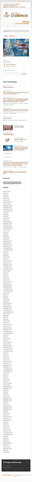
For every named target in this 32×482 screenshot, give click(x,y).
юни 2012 (6, 438)
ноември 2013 (7, 420)
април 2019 (6, 338)
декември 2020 (7, 306)
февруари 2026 (7, 202)
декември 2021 (7, 285)
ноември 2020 (7, 308)
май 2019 (5, 337)
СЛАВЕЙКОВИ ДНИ (8, 134)
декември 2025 (7, 205)
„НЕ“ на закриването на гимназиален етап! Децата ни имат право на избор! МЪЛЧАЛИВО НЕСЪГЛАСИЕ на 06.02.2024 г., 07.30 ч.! (16, 100)
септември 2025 (8, 211)
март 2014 (6, 415)
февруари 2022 (7, 282)
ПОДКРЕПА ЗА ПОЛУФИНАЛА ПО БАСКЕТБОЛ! (16, 110)
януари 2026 (6, 203)
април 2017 (6, 379)
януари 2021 (6, 305)
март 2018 (6, 360)
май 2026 (5, 196)
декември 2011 (7, 443)
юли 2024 (5, 232)
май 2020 (5, 319)
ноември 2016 (7, 388)
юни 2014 (6, 411)
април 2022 (6, 278)
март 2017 (6, 381)
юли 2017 (5, 374)
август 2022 (6, 271)
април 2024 (6, 237)
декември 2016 (7, 386)
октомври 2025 (7, 209)
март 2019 (6, 340)
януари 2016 (6, 397)
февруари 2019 (7, 342)
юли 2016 (5, 390)
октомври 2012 (7, 432)
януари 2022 (6, 283)
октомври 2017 (7, 369)
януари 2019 (6, 344)
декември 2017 (7, 365)
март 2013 (6, 427)
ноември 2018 (7, 347)
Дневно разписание (8, 87)
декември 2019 (7, 328)
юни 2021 (6, 296)
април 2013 (6, 425)
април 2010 (6, 452)
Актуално (12, 36)
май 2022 (5, 276)
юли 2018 (5, 353)
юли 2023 (5, 251)
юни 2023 (6, 253)
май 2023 (5, 255)
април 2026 (6, 198)
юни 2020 (6, 317)
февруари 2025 (7, 221)
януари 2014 (6, 418)
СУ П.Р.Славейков (11, 64)
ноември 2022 (7, 266)
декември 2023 (7, 244)
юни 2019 (6, 335)
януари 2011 (6, 447)
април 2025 (6, 218)
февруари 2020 (7, 324)
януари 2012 (6, 441)
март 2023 (6, 258)
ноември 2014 (7, 409)
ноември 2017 (7, 367)
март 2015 (6, 404)
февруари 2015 (7, 406)
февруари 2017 (7, 383)
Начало (6, 36)
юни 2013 (6, 422)
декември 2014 (7, 408)
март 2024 (6, 239)
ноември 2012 (7, 431)
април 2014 (6, 413)
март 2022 (6, 280)
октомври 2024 (7, 227)
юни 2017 (6, 376)
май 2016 (5, 393)
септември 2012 (8, 434)
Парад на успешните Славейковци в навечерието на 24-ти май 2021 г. (21, 148)
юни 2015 (6, 402)
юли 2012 (5, 436)
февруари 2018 (7, 361)
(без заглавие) (7, 465)
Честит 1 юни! (7, 118)
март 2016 (6, 395)
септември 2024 (8, 228)
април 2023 (6, 257)
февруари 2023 (7, 260)
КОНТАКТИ (22, 7)
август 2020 (6, 313)
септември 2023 (8, 250)
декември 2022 (7, 264)
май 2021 (5, 298)
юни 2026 (6, 195)
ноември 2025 (7, 207)
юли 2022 (5, 273)
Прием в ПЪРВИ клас (20, 139)
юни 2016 (6, 392)
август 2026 (6, 191)
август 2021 (6, 292)
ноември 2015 (7, 400)
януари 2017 (6, 384)
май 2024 (5, 235)
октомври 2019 (7, 331)
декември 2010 (7, 448)
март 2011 (6, 445)
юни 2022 (6, 274)
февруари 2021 (7, 303)
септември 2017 (8, 370)
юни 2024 (6, 234)
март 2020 (6, 322)
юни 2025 (6, 214)
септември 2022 (8, 269)
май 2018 (5, 356)
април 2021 (6, 299)
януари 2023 (6, 262)
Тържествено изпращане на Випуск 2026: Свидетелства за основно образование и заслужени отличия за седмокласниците (16, 164)
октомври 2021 (7, 289)
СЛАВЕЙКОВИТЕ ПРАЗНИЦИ (12, 182)
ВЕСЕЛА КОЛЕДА (19, 126)
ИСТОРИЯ (5, 4)
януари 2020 (6, 326)
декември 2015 (7, 399)
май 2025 (5, 216)
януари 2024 (6, 243)
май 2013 (5, 424)
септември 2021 (8, 290)
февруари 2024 (7, 241)
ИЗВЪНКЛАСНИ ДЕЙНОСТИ (10, 5)
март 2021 (6, 301)
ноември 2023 (7, 246)
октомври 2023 (7, 248)
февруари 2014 (7, 416)
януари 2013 (6, 429)
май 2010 (5, 450)
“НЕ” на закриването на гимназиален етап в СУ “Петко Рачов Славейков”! (16, 93)
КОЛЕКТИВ (17, 4)
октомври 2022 (7, 267)
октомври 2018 (7, 349)
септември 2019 (8, 333)
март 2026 (6, 200)
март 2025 (6, 219)
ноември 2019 (7, 329)
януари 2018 (6, 363)
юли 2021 (5, 294)
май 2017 (5, 377)
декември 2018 (7, 345)
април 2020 (6, 321)
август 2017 (6, 372)
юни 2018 (6, 354)
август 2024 (6, 230)
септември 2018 (8, 351)
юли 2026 (5, 193)
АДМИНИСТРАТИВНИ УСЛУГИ (11, 7)
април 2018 (6, 358)
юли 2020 (5, 315)
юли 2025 (5, 212)
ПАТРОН (11, 4)
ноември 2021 (7, 287)
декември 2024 (7, 223)
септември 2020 (8, 312)
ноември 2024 (7, 225)
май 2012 (5, 439)
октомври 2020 (7, 310)
